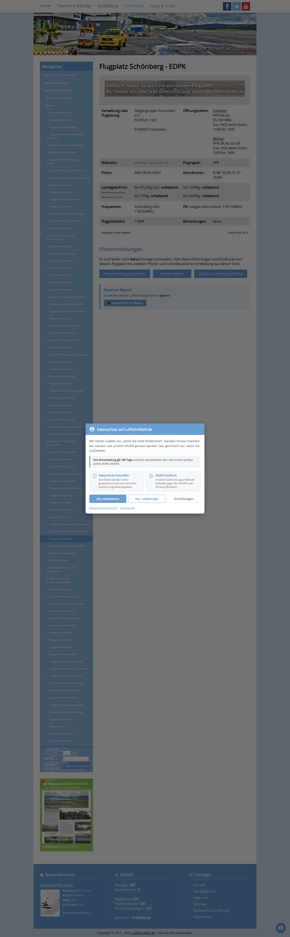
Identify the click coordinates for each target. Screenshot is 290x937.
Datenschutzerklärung (103, 508)
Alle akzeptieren (107, 499)
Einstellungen (184, 499)
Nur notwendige (146, 499)
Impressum (127, 508)
